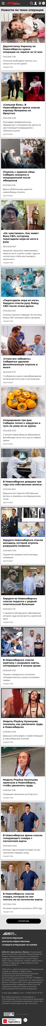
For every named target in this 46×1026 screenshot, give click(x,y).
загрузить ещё (23, 921)
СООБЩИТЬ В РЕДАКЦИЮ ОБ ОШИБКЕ (19, 945)
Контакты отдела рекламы (16, 941)
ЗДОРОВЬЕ (8, 134)
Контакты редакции (12, 938)
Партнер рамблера (22, 1014)
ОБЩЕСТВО (8, 67)
